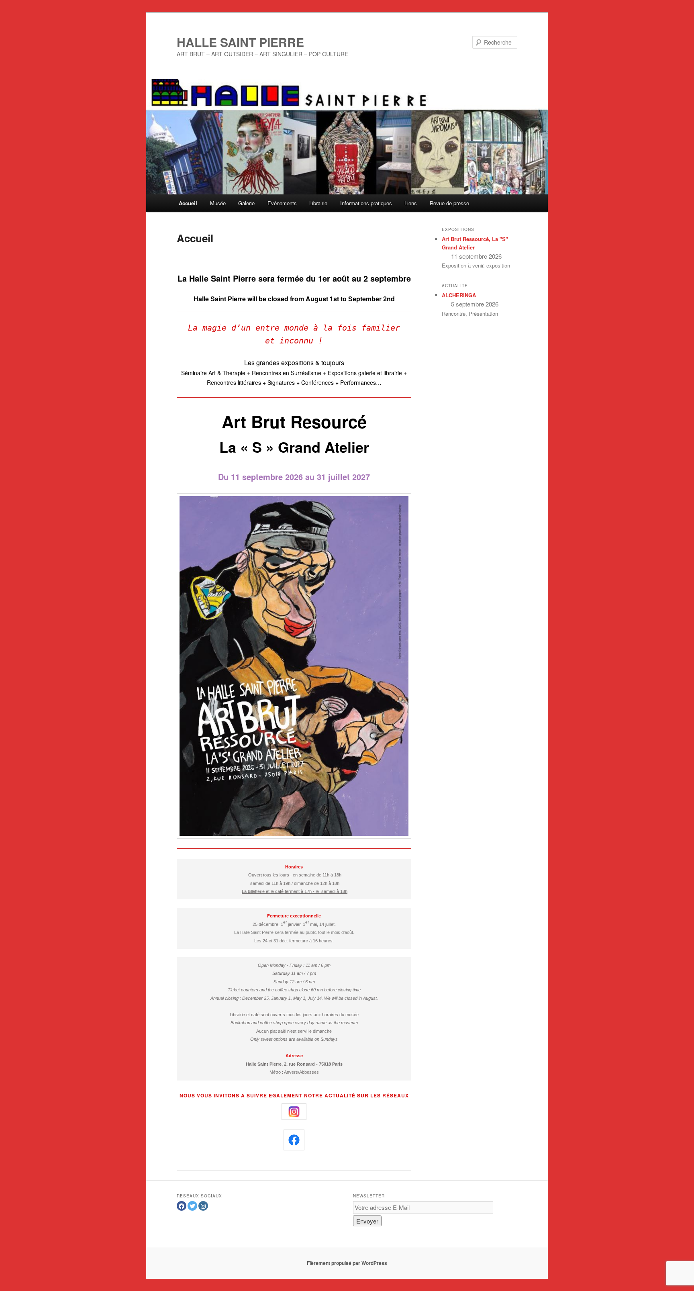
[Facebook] (181, 1206)
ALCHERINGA (459, 295)
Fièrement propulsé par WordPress (347, 1262)
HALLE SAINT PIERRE (240, 42)
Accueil (188, 203)
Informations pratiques (366, 203)
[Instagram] (203, 1206)
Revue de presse (449, 203)
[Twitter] (192, 1206)
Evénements (282, 203)
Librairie (318, 203)
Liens (410, 203)
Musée (218, 203)
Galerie (246, 203)
